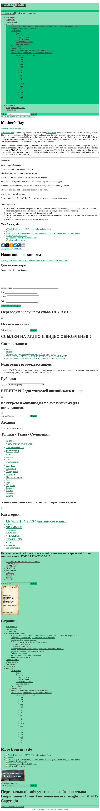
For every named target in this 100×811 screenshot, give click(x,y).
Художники (11, 493)
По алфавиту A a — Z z (25, 55)
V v (21, 99)
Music (58, 260)
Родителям (10, 105)
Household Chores (29, 238)
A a (21, 57)
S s (21, 94)
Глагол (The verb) (23, 37)
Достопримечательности (19, 443)
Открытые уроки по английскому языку (27, 651)
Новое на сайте (12, 22)
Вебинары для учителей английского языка (29, 642)
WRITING (10, 545)
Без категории (13, 548)
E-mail (3, 297)
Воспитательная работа (20, 644)
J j (21, 77)
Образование (12, 462)
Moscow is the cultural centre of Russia (24, 260)
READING (12, 532)
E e (21, 66)
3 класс (9, 352)
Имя (3, 292)
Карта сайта (11, 110)
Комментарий (6, 288)
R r (21, 92)
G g (21, 70)
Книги (9, 454)
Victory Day (22, 236)
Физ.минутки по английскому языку (26, 655)
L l (21, 81)
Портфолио (10, 20)
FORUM (9, 524)
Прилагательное (22, 39)
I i (21, 75)
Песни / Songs (16, 46)
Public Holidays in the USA (40, 229)
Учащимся (10, 24)
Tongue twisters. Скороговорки (23, 28)
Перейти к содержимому (25, 13)
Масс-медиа (9, 457)
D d (21, 64)
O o (21, 88)
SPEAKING (13, 535)
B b (21, 59)
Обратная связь (12, 662)
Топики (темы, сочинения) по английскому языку (31, 53)
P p (21, 90)
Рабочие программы (19, 653)
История (4, 249)
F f (21, 68)
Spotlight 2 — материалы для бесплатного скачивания (33, 638)
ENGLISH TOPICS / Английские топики (18, 117)
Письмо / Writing (17, 48)
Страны (10, 485)
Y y (21, 103)
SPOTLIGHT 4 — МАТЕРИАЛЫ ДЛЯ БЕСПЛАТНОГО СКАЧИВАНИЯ (36, 356)
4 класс (9, 349)
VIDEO (9, 542)
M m (22, 83)
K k (21, 79)
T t (21, 97)
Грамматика (16, 31)
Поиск (3, 11)
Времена (19, 35)
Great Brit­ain (51, 133)
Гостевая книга (12, 629)
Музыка (8, 459)
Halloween (20, 240)
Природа (10, 474)
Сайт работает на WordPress (12, 807)
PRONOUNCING (11, 530)
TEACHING (14, 539)
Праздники (12, 249)
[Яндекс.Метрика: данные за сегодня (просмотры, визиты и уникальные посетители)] (9, 783)
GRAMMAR (14, 527)
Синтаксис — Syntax (24, 42)
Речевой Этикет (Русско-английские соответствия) (32, 50)
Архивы (4, 428)
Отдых (10, 465)
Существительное (23, 44)
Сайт (3, 301)
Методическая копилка (15, 108)
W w (22, 101)
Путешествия (14, 477)
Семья (19, 249)
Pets (12, 231)
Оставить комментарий (16, 128)
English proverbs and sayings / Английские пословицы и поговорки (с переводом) (44, 26)
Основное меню (8, 13)
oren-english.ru (13, 5)
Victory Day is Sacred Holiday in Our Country (62, 233)
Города (10, 440)
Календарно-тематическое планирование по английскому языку (37, 649)
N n (21, 86)
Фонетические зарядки (20, 657)
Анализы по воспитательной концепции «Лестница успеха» (31, 354)
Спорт (8, 483)
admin (3, 128)
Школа (9, 495)
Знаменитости (15, 447)
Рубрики (4, 385)
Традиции (10, 488)
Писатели (11, 468)
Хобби (9, 490)
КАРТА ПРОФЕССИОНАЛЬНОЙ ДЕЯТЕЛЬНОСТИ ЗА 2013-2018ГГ (35, 358)
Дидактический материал (21, 646)
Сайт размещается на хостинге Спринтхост (50, 809)
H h (21, 72)
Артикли (19, 33)
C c (21, 61)
